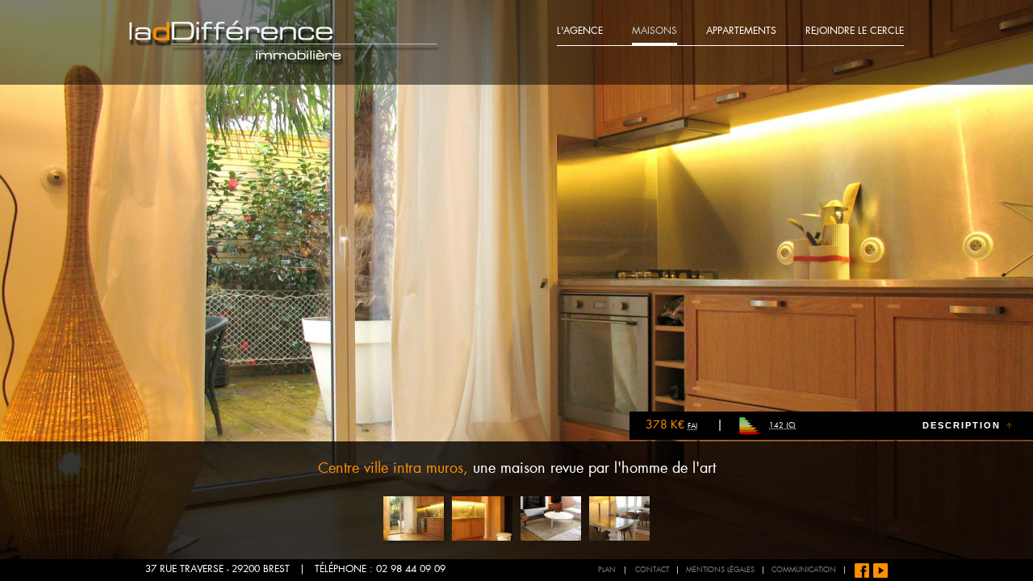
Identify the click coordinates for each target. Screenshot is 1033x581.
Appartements (741, 31)
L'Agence (580, 31)
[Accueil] (284, 43)
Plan (607, 570)
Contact (652, 570)
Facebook (862, 570)
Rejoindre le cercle (854, 31)
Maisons (654, 31)
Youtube (880, 570)
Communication (804, 570)
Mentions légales (720, 570)
